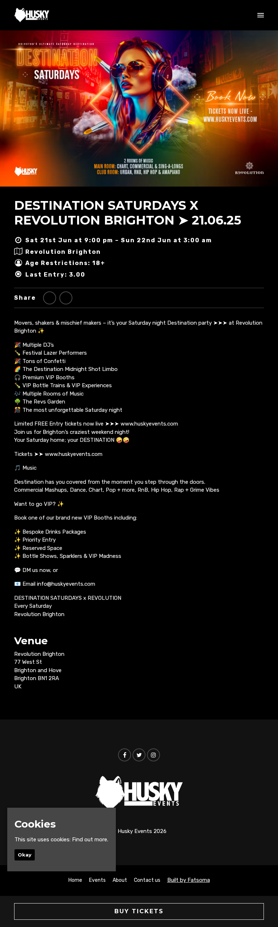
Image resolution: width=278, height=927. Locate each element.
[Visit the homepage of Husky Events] (31, 15)
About (120, 880)
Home (75, 880)
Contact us (147, 880)
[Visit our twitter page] (49, 298)
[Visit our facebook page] (65, 298)
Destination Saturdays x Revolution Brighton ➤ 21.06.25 (127, 213)
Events (97, 880)
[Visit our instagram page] (153, 755)
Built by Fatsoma (188, 880)
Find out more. (90, 839)
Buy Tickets (139, 911)
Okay (24, 855)
